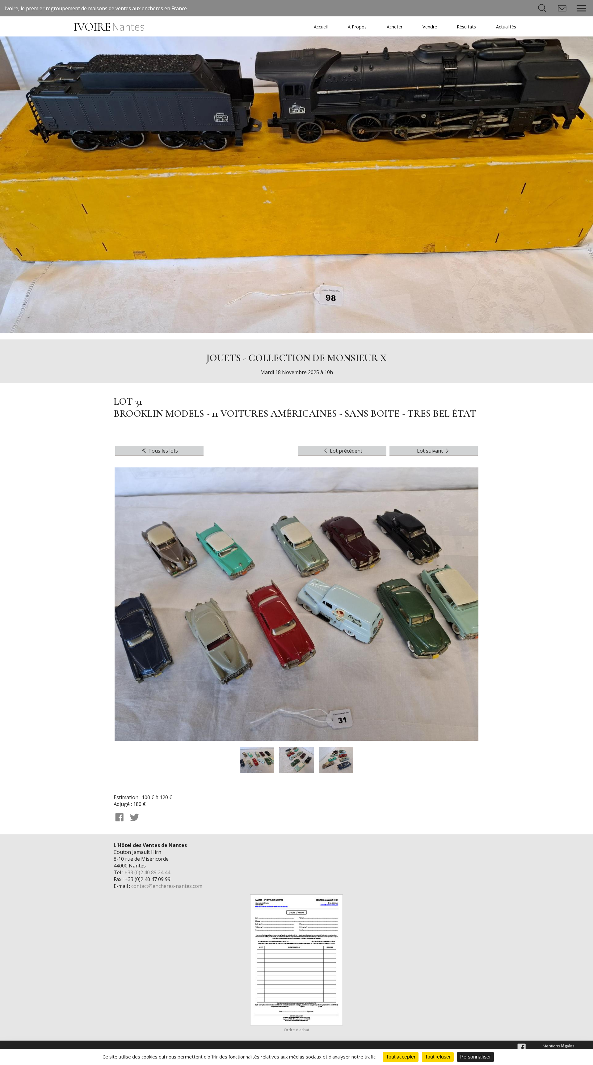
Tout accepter (400, 1056)
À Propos (357, 27)
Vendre (430, 27)
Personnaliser (475, 1056)
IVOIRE (109, 27)
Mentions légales (558, 1046)
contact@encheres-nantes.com (166, 886)
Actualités (506, 27)
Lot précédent (345, 450)
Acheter (394, 27)
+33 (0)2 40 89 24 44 (147, 872)
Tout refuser (438, 1056)
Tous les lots (162, 450)
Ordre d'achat (296, 1030)
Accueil (321, 27)
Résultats (466, 27)
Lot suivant (430, 450)
